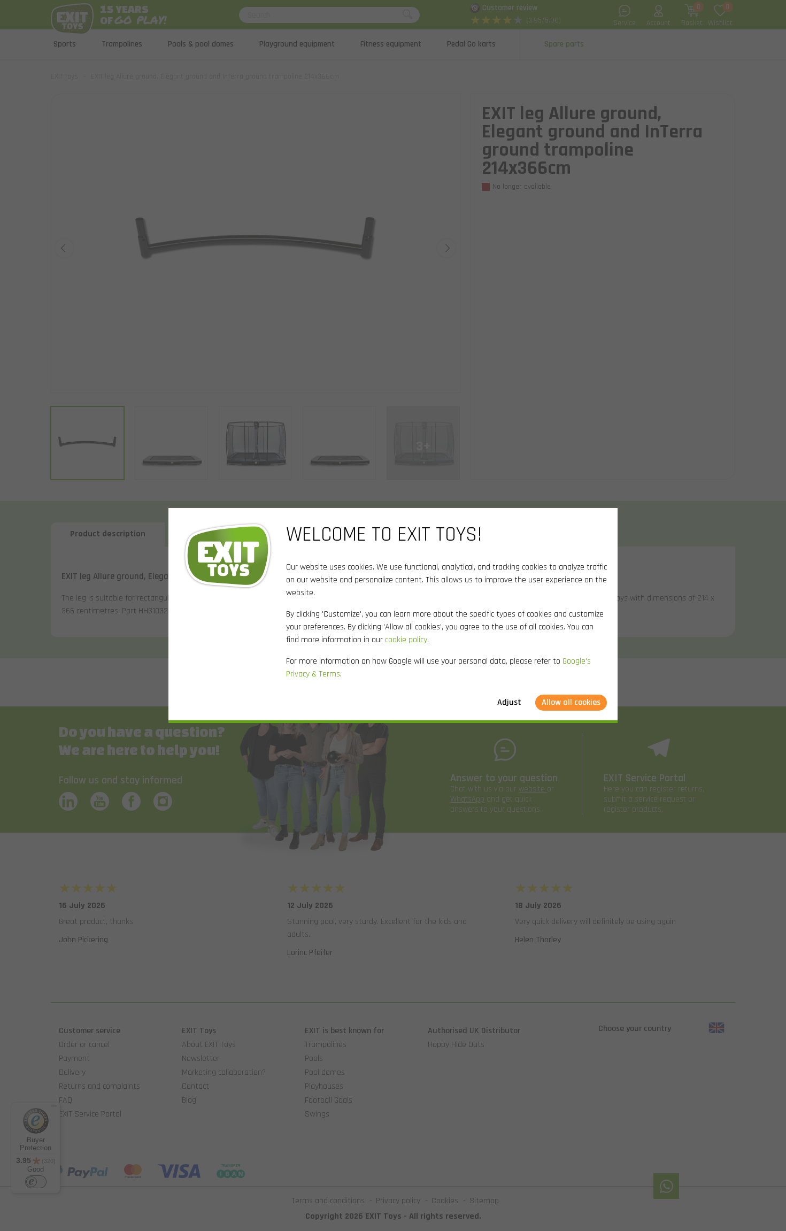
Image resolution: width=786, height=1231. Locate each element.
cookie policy (406, 639)
